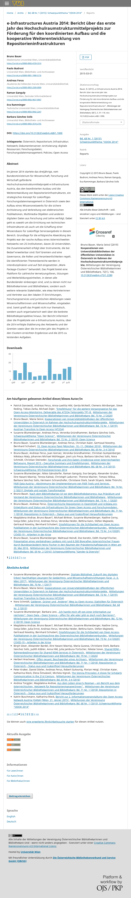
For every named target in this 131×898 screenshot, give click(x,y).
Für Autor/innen (15, 775)
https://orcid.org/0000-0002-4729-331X (24, 63)
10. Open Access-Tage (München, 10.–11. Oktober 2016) (69, 446)
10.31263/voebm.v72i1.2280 (96, 275)
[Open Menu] (6, 3)
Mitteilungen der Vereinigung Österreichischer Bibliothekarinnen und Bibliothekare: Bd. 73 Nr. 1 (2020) (68, 499)
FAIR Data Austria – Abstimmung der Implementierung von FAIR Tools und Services (62, 483)
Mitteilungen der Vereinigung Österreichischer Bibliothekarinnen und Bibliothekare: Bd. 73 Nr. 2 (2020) (63, 414)
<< (8, 714)
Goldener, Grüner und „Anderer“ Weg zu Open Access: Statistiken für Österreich (77, 601)
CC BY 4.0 (100, 218)
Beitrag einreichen (19, 796)
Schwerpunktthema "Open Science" (34, 436)
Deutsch (11, 821)
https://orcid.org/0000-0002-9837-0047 (24, 99)
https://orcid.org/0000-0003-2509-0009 (24, 87)
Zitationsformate (90, 122)
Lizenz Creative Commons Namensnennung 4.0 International (102, 198)
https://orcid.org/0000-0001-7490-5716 (24, 75)
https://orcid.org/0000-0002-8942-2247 (24, 112)
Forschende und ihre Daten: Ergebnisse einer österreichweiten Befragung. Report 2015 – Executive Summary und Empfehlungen (67, 461)
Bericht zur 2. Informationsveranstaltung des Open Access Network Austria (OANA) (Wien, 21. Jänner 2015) (68, 698)
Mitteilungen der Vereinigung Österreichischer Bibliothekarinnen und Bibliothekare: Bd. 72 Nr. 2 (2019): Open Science (62, 437)
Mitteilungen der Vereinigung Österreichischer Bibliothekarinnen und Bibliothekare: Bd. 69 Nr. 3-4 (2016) (68, 448)
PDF (87, 57)
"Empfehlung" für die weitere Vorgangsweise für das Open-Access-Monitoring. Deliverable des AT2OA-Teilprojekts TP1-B (65, 410)
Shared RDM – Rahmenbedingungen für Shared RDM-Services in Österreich (67, 651)
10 (32, 714)
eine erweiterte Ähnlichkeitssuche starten (50, 721)
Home (10, 12)
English (11, 816)
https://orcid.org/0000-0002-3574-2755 (24, 124)
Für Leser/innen (15, 770)
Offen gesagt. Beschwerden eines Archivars (62, 659)
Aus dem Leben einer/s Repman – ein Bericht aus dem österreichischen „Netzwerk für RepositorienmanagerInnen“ (67, 684)
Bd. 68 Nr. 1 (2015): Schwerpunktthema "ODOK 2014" (55, 12)
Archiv (20, 12)
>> (24, 557)
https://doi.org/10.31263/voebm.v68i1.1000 (37, 133)
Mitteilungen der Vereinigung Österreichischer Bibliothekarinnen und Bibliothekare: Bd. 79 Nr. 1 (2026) (67, 654)
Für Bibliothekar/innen (18, 780)
